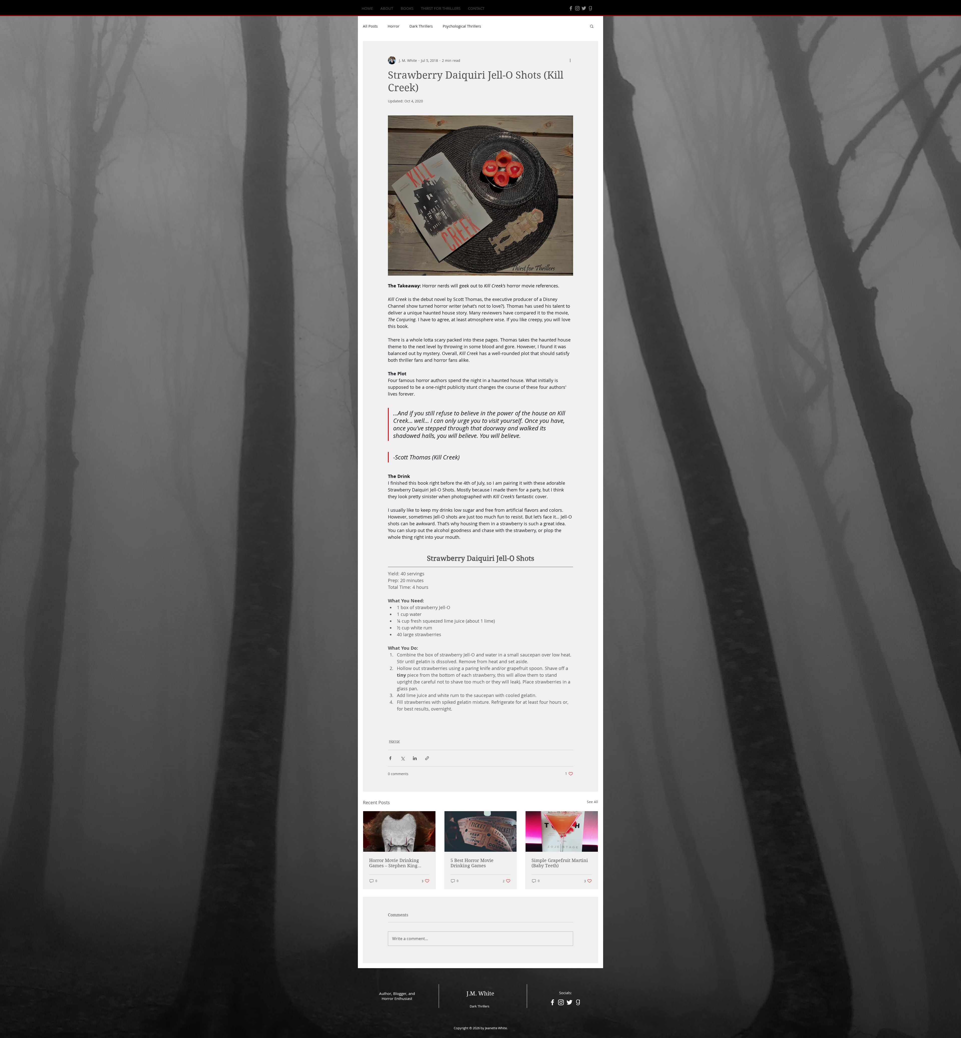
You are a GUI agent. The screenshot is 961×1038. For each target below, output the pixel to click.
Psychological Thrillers (462, 26)
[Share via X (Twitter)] (402, 758)
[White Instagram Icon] (561, 1002)
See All (592, 801)
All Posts (370, 26)
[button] (591, 26)
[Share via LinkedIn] (414, 758)
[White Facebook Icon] (552, 1002)
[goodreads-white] (578, 1002)
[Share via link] (427, 758)
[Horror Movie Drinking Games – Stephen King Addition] (399, 831)
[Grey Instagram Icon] (577, 8)
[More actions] (570, 60)
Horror (393, 26)
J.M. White (480, 993)
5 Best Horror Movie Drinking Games (472, 863)
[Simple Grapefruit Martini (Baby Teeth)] (562, 831)
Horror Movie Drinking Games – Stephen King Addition (394, 863)
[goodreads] (590, 8)
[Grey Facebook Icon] (571, 8)
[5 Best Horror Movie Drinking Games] (480, 831)
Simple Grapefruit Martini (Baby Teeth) (560, 863)
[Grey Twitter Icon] (584, 8)
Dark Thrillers (421, 26)
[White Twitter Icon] (569, 1002)
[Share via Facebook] (390, 758)
